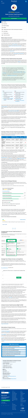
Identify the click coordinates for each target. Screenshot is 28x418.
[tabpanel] (14, 277)
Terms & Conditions (3, 414)
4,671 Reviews (9, 249)
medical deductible (18, 99)
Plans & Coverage (6, 25)
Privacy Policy (8, 414)
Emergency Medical (4, 106)
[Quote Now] (9, 392)
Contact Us (21, 397)
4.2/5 (9, 202)
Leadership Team (22, 393)
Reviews (4, 27)
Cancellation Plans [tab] (10, 267)
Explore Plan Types (14, 393)
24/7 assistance (14, 44)
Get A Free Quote (14, 18)
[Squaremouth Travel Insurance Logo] (14, 1)
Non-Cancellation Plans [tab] (4, 267)
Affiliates (21, 404)
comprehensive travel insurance (12, 75)
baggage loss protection (21, 158)
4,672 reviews (17, 12)
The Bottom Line (5, 33)
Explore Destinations (14, 398)
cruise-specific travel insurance (19, 53)
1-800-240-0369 (3, 402)
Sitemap (12, 414)
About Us (21, 392)
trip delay (10, 158)
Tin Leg (2, 337)
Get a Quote (13, 392)
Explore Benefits (14, 397)
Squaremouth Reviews (23, 400)
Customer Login (14, 409)
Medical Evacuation (4, 157)
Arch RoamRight (3, 334)
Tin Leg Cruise (3, 340)
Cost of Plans (5, 31)
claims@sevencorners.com (12, 376)
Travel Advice (13, 404)
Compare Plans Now (5, 400)
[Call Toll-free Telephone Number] (26, 1)
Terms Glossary (14, 408)
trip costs (10, 297)
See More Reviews (23, 219)
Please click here (13, 378)
